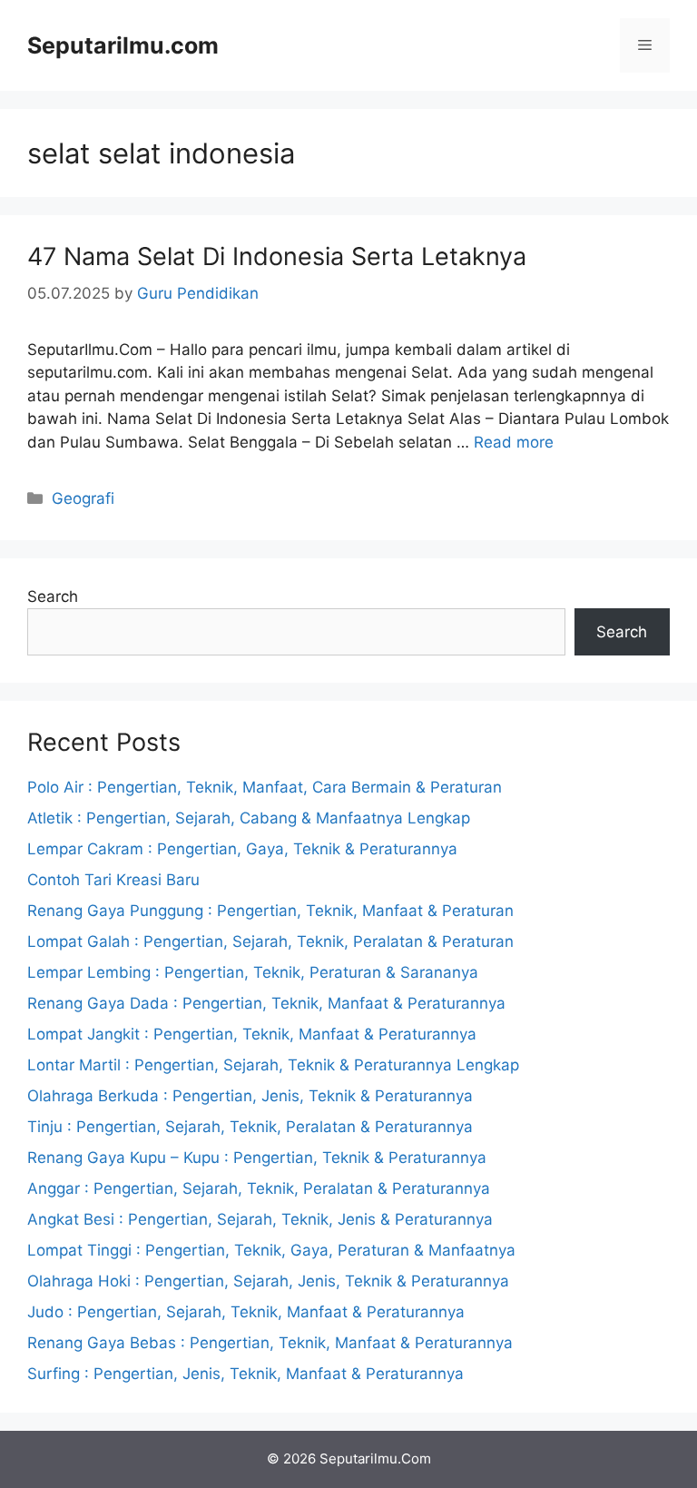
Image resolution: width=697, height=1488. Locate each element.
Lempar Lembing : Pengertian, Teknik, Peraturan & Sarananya (252, 972)
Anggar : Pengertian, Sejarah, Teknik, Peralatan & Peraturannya (258, 1188)
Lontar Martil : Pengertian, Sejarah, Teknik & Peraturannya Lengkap (273, 1065)
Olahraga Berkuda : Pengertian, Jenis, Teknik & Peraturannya (250, 1096)
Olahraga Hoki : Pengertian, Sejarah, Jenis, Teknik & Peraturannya (268, 1281)
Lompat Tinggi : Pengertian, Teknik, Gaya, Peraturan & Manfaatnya (271, 1250)
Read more (514, 442)
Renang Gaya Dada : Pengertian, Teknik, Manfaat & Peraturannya (266, 1003)
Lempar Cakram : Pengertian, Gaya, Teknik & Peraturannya (242, 849)
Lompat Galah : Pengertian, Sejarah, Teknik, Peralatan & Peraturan (270, 941)
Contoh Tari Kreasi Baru (113, 880)
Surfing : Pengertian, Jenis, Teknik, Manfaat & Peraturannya (245, 1374)
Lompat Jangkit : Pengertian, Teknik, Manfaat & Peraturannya (251, 1034)
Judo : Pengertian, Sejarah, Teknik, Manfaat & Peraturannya (246, 1312)
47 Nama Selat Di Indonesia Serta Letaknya (276, 256)
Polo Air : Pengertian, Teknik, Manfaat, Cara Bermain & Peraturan (264, 787)
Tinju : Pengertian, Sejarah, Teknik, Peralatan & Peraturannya (250, 1127)
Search (52, 596)
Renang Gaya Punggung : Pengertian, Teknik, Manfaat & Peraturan (270, 911)
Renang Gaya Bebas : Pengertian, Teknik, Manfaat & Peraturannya (270, 1343)
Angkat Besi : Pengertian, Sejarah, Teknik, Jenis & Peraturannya (260, 1219)
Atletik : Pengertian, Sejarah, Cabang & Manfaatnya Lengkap (248, 818)
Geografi (83, 498)
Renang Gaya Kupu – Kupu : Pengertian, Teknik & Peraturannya (256, 1157)
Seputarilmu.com (123, 45)
